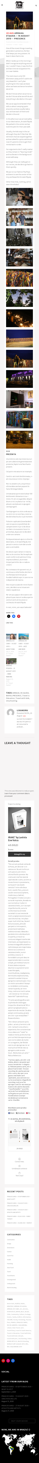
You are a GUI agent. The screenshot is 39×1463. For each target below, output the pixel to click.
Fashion (9, 1251)
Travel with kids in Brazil (15, 1336)
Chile (8, 1314)
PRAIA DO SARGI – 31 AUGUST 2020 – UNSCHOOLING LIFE (16, 1397)
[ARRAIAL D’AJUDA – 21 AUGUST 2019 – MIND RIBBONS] (11, 661)
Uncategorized (11, 1279)
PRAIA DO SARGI (22, 1322)
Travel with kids (22, 698)
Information (27, 1317)
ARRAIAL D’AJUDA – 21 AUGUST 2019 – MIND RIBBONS (11, 671)
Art (21, 1309)
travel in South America (23, 1330)
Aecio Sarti (10, 1303)
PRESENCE (17, 696)
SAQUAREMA (22, 1325)
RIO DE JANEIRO (12, 1325)
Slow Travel (10, 1267)
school (9, 1328)
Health (9, 1259)
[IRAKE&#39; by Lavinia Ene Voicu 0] (19, 820)
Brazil (27, 1311)
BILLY (22, 1311)
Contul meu (19, 1162)
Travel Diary (11, 1330)
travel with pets (12, 1338)
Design (9, 1243)
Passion (28, 1319)
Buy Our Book (19, 1421)
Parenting (10, 1263)
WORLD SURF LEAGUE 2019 (16, 1344)
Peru (8, 1322)
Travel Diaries (20, 42)
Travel (9, 1271)
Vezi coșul (19, 1176)
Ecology (27, 1314)
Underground (11, 1283)
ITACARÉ (10, 1319)
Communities (11, 1239)
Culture (21, 1314)
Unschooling (11, 701)
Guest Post (10, 1255)
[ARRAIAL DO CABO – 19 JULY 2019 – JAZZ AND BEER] (23, 636)
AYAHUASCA (11, 1311)
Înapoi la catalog (14, 804)
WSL (27, 1344)
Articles (25, 1309)
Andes (23, 1303)
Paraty (15, 1319)
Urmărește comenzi (19, 1169)
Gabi (27, 42)
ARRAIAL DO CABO (13, 1309)
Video (29, 1338)
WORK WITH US (12, 1341)
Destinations (10, 1247)
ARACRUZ (10, 1306)
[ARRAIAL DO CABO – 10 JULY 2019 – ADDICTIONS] (11, 636)
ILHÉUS (19, 1317)
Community (15, 1314)
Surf (22, 1328)
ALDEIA (17, 1303)
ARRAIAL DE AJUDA (21, 693)
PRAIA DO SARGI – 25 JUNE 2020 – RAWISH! (19, 1223)
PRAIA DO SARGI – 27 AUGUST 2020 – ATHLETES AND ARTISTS (16, 1407)
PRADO (13, 1322)
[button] (19, 197)
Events (9, 1317)
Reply (24, 716)
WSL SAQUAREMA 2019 (14, 1346)
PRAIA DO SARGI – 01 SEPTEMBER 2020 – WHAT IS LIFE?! (17, 1388)
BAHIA (9, 696)
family (14, 1317)
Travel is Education (13, 1333)
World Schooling (11, 1287)
